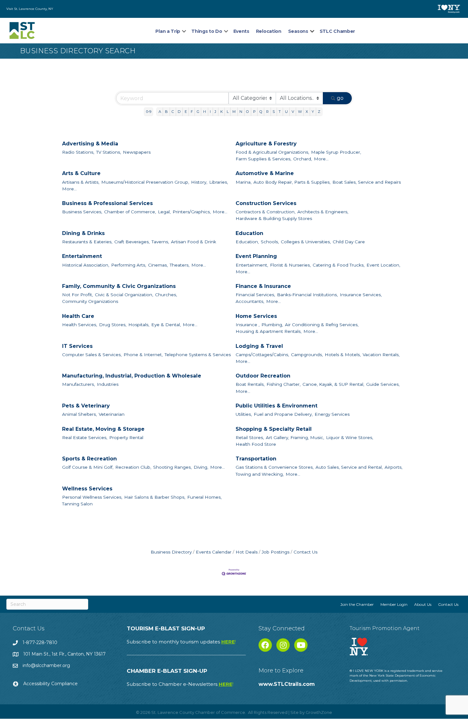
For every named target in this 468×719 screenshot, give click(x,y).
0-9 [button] (148, 111)
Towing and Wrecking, (260, 474)
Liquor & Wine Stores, (349, 437)
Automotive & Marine (265, 173)
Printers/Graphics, (192, 211)
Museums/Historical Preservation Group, (145, 182)
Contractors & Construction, (265, 211)
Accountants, (250, 301)
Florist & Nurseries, (290, 265)
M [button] (234, 111)
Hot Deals (247, 551)
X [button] (307, 111)
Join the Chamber (357, 604)
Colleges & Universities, (306, 241)
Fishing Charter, (283, 384)
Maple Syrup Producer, (336, 152)
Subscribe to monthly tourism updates (181, 642)
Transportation (256, 459)
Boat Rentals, (250, 384)
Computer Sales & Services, (92, 354)
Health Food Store (256, 444)
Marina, (244, 182)
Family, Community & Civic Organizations (119, 286)
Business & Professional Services (107, 203)
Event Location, (383, 265)
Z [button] (319, 111)
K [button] (221, 111)
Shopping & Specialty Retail (274, 429)
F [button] (192, 111)
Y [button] (313, 111)
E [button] (186, 111)
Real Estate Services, (84, 437)
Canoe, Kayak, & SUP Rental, (333, 384)
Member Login (394, 604)
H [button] (204, 111)
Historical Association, (85, 265)
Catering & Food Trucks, (339, 265)
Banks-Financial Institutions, (307, 294)
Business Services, (82, 211)
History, (199, 182)
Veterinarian (111, 414)
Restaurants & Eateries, (87, 241)
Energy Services (332, 414)
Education (249, 233)
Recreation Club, (133, 467)
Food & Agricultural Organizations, (272, 152)
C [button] (173, 111)
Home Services (256, 316)
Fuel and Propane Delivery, (283, 414)
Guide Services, (383, 384)
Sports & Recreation (89, 459)
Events (241, 31)
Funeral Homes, (204, 497)
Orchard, (302, 158)
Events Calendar (213, 551)
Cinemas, (158, 265)
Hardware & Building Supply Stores (274, 218)
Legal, (164, 211)
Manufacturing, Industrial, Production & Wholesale (131, 376)
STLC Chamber (337, 31)
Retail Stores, (250, 437)
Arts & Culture (81, 173)
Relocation (268, 31)
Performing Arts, (128, 265)
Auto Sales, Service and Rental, (349, 467)
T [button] (280, 111)
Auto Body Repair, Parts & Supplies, (291, 182)
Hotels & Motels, (343, 354)
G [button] (198, 111)
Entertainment (82, 256)
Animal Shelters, (79, 414)
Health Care (78, 316)
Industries (107, 384)
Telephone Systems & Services (198, 354)
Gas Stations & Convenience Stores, (275, 467)
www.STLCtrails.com (287, 684)
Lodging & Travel (259, 346)
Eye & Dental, (166, 324)
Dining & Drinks (83, 233)
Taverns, (160, 241)
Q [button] (260, 111)
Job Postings (275, 551)
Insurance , (247, 324)
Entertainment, (252, 265)
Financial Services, (255, 294)
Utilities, (244, 414)
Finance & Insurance (263, 286)
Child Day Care (349, 241)
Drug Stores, (112, 324)
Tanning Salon (77, 503)
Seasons (298, 31)
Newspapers (137, 152)
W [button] (300, 111)
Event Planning (256, 256)
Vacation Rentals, (381, 354)
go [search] (340, 98)
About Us (422, 604)
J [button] (215, 111)
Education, (247, 241)
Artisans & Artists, (80, 182)
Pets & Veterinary (86, 406)
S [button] (274, 111)
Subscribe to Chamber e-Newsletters (180, 684)
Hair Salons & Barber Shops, (154, 497)
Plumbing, (272, 324)
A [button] (160, 111)
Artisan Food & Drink (193, 241)
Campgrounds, (307, 354)
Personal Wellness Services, (92, 497)
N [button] (240, 111)
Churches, (166, 294)
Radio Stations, (78, 152)
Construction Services (266, 203)
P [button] (254, 111)
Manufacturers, (78, 384)
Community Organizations (90, 301)
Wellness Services (87, 489)
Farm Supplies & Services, (263, 158)
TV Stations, (108, 152)
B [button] (166, 111)
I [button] (210, 111)
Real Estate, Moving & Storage (103, 429)
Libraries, (218, 182)
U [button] (286, 111)
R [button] (267, 111)
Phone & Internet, (143, 354)
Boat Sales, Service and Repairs (366, 182)
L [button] (228, 111)
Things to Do (206, 31)
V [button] (293, 111)
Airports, (393, 467)
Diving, (201, 467)
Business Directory (171, 551)
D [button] (179, 111)
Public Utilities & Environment (276, 406)
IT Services (77, 346)
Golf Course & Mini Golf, (87, 467)
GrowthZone (319, 712)
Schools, (270, 241)
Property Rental (126, 437)
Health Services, (79, 324)
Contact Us (305, 551)
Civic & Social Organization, (124, 294)
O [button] (247, 111)
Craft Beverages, (132, 241)
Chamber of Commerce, (130, 211)
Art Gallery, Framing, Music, (295, 437)
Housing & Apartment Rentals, (268, 331)
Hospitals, (138, 324)
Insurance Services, (361, 294)
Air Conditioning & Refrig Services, (321, 324)
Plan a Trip (167, 31)
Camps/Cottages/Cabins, (262, 354)
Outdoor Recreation (263, 376)
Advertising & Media (90, 144)
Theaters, (179, 265)
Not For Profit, (77, 294)
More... (321, 158)
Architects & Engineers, (322, 211)
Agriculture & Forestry (266, 144)
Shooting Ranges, (172, 467)
